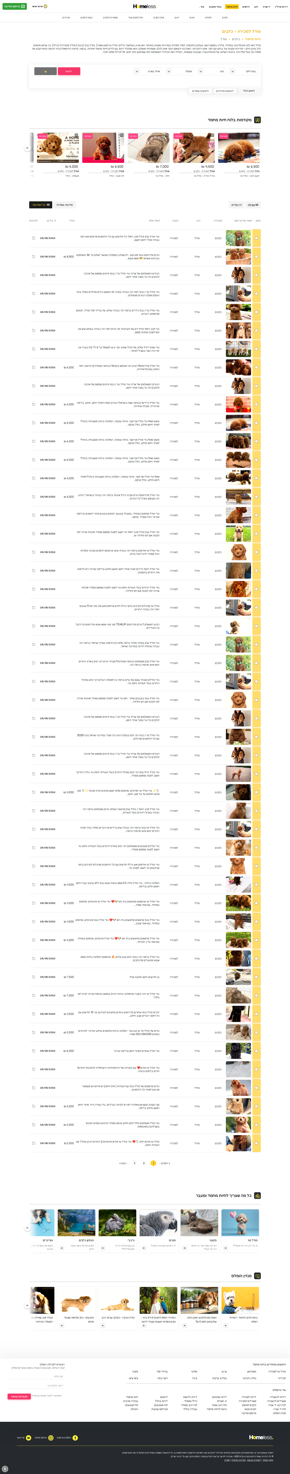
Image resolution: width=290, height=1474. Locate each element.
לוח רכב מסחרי (189, 1405)
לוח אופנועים (161, 1405)
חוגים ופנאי (250, 1409)
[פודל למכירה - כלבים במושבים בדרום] (33, 515)
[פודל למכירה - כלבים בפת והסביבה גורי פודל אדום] (33, 608)
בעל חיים (251, 71)
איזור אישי (37, 6)
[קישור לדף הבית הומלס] (145, 6)
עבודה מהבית (130, 1401)
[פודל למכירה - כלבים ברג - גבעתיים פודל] (33, 460)
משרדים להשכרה (276, 1401)
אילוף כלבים (159, 17)
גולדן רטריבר (249, 1378)
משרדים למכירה (247, 1401)
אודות (226, 1460)
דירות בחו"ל (161, 1401)
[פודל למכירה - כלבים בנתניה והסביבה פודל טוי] (33, 1069)
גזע (222, 71)
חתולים (208, 17)
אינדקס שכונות (159, 1409)
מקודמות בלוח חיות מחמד (230, 119)
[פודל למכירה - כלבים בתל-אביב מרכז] (33, 626)
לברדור (282, 1378)
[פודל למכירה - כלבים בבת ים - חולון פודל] (33, 423)
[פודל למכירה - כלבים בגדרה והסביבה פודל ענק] (33, 238)
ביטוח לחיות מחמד (217, 1409)
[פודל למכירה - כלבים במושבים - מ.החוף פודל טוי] (33, 312)
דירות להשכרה (278, 1397)
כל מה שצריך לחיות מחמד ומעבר (224, 1195)
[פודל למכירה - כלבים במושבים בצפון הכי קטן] (33, 1143)
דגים (177, 17)
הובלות (134, 1409)
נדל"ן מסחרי (190, 1401)
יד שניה (266, 6)
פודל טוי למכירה (277, 1371)
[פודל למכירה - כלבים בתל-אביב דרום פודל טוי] (33, 552)
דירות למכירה (249, 1397)
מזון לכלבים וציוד (135, 17)
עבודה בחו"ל (190, 1409)
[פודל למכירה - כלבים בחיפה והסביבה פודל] (33, 922)
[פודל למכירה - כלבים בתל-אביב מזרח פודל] (33, 294)
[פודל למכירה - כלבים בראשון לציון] (33, 792)
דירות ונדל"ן (281, 6)
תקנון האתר (267, 1460)
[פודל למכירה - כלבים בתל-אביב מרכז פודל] (33, 349)
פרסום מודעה (12, 6)
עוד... (201, 6)
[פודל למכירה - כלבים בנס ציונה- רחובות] (33, 977)
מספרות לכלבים (110, 17)
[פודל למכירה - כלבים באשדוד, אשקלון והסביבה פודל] (33, 1125)
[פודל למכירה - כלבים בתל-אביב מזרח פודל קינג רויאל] (33, 331)
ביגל (194, 1378)
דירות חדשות (190, 1397)
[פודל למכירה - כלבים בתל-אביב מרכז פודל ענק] (33, 663)
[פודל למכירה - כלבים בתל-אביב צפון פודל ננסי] (33, 700)
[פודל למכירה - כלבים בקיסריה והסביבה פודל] (33, 1033)
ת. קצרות (222, 1401)
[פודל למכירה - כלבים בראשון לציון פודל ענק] (33, 534)
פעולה (188, 71)
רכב (256, 6)
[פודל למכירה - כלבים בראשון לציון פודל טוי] (33, 478)
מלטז (194, 1371)
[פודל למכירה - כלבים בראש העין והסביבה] (33, 257)
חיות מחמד (232, 6)
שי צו (224, 1371)
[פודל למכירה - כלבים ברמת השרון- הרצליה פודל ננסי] (33, 1088)
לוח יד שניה (280, 1409)
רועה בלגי (162, 1378)
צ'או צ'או (133, 1378)
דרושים (246, 6)
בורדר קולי (162, 1371)
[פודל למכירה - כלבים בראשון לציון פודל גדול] (33, 774)
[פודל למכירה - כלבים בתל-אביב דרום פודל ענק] (33, 811)
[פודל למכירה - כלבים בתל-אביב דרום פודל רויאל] (33, 571)
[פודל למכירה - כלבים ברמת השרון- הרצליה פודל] (33, 368)
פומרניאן (251, 1371)
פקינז (135, 1371)
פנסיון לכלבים (86, 17)
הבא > (122, 1163)
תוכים (192, 17)
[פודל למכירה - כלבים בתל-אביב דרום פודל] (33, 386)
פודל (224, 39)
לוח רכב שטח (219, 1405)
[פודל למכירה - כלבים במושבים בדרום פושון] (33, 1106)
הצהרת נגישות (253, 1460)
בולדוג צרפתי (219, 1378)
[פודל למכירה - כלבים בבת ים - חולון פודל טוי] (33, 996)
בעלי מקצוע (215, 6)
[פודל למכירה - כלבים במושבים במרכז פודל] (33, 1014)
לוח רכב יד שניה (277, 1405)
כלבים (225, 17)
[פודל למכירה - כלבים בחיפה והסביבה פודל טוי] (33, 903)
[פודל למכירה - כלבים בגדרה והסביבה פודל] (33, 275)
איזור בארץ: (154, 71)
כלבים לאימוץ (249, 1405)
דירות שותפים (219, 1397)
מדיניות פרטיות (238, 1460)
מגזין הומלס (241, 1275)
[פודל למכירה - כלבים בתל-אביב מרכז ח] (33, 1051)
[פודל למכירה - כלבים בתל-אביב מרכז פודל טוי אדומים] (33, 866)
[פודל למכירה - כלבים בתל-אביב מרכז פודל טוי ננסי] (33, 737)
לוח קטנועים (131, 1405)
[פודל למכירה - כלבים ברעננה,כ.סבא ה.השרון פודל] (33, 497)
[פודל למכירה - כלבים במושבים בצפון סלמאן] (33, 959)
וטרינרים (66, 17)
